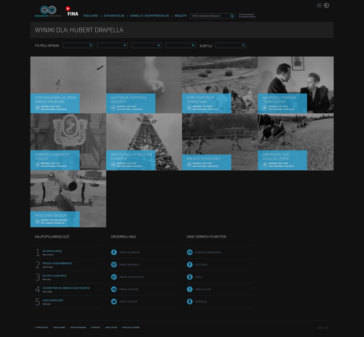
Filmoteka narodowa (208, 252)
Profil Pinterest (129, 264)
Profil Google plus (131, 277)
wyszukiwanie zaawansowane (247, 15)
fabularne (90, 15)
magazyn (180, 15)
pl (326, 5)
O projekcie (41, 327)
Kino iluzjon (203, 289)
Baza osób (111, 327)
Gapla (198, 277)
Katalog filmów (130, 327)
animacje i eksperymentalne (149, 15)
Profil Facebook (129, 252)
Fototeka (201, 264)
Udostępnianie (78, 327)
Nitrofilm (201, 301)
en (319, 5)
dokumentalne (114, 15)
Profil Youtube (129, 289)
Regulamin (59, 327)
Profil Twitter (128, 301)
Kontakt (95, 327)
